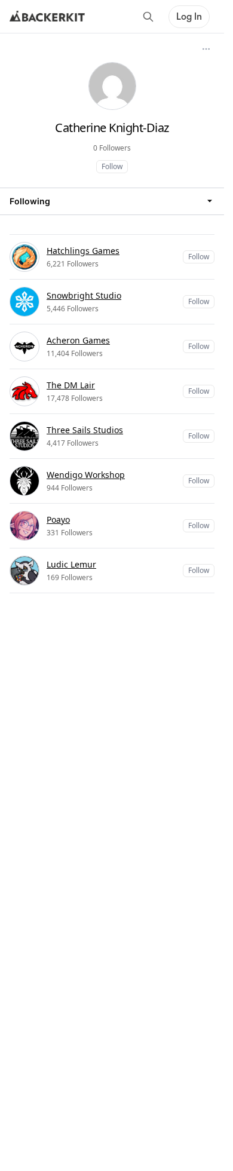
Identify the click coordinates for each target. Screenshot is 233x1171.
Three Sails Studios (85, 430)
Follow (112, 166)
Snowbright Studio (84, 295)
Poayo (58, 519)
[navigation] (112, 201)
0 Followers (112, 148)
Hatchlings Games (83, 250)
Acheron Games (78, 340)
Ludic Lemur (71, 564)
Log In (189, 16)
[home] (47, 16)
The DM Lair (71, 385)
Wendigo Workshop (86, 474)
